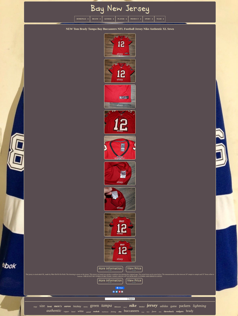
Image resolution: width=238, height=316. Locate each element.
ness (160, 312)
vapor (66, 311)
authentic (53, 310)
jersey (152, 305)
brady (189, 311)
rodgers (179, 311)
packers (184, 306)
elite (120, 312)
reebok (96, 311)
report (125, 307)
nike (133, 305)
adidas (164, 306)
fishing (113, 312)
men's (58, 306)
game (173, 306)
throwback (169, 311)
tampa (106, 305)
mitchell (88, 312)
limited (141, 307)
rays (148, 312)
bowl (73, 312)
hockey (77, 306)
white (81, 311)
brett (49, 306)
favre (154, 311)
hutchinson (105, 312)
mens (86, 307)
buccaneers (131, 311)
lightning (199, 306)
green (94, 305)
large (35, 307)
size (42, 306)
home (143, 312)
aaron (67, 306)
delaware (117, 307)
